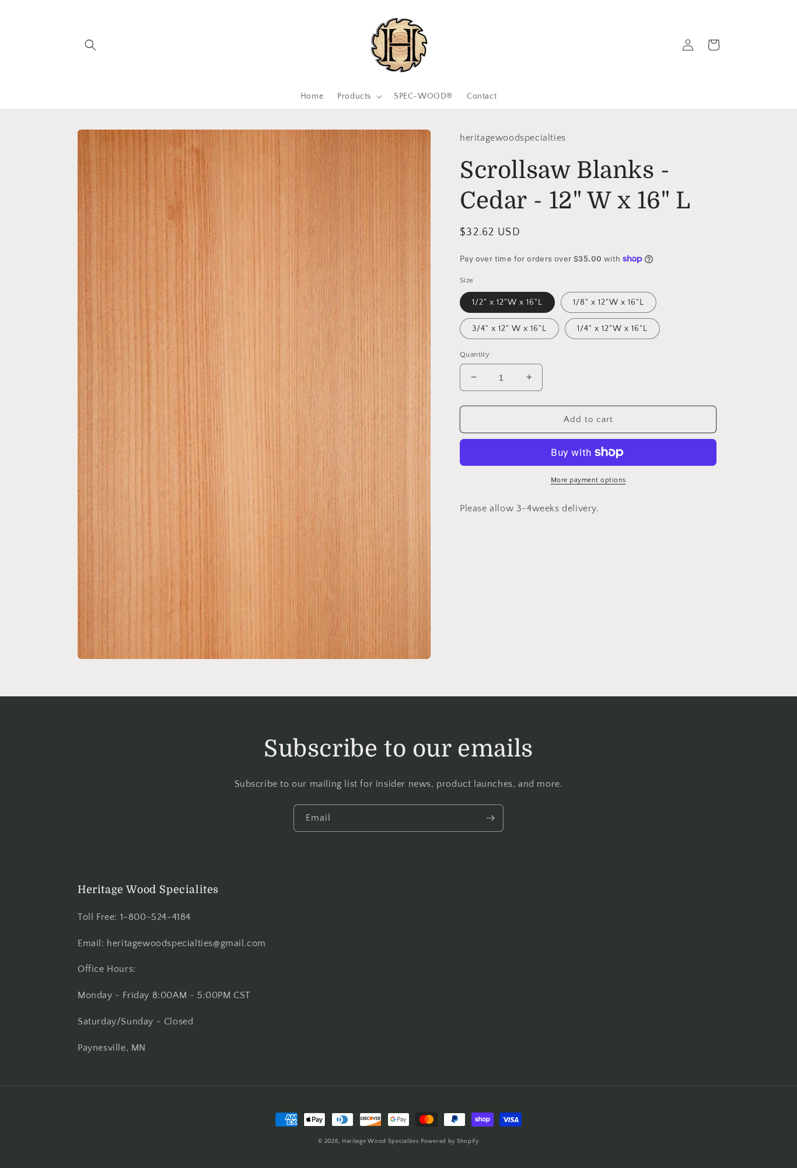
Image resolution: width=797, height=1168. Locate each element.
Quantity (475, 354)
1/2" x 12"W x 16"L (507, 301)
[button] (90, 45)
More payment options (588, 480)
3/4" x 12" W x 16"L (509, 328)
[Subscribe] (490, 818)
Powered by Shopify (450, 1141)
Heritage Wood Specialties (380, 1141)
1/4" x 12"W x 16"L (612, 328)
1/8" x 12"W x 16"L (608, 301)
